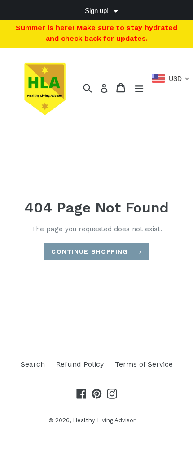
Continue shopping (89, 251)
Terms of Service (144, 364)
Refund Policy (80, 364)
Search (33, 364)
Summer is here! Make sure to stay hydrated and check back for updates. (96, 33)
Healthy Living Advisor (104, 420)
